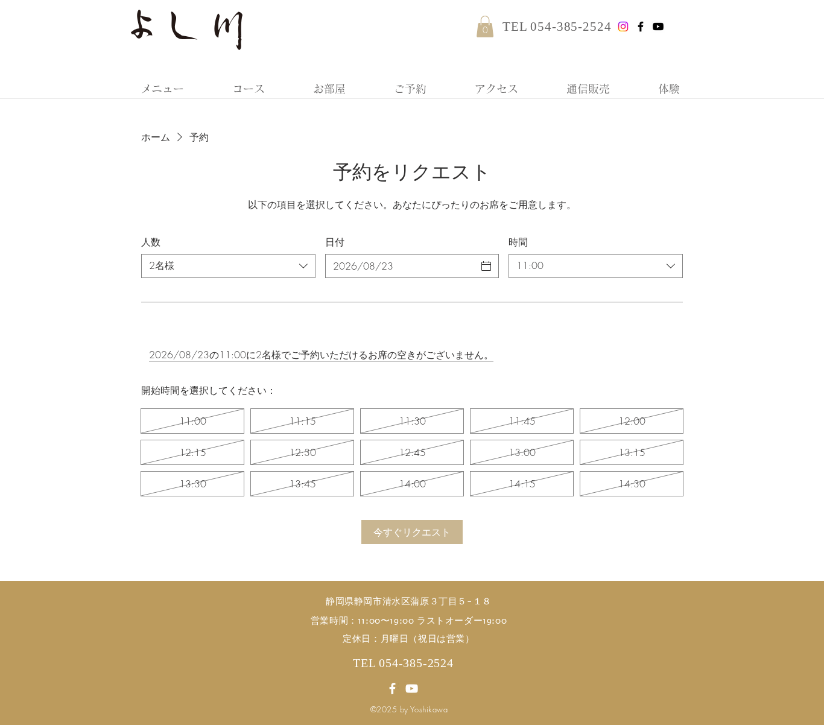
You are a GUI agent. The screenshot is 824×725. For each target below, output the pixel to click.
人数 (150, 242)
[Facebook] (640, 26)
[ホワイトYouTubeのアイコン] (411, 688)
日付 (334, 242)
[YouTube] (658, 26)
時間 (518, 242)
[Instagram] (623, 26)
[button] (485, 26)
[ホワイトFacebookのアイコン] (392, 688)
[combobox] (228, 266)
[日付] (486, 266)
